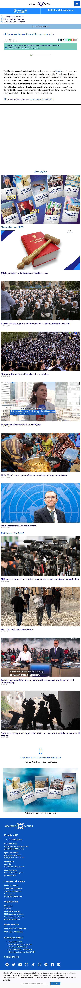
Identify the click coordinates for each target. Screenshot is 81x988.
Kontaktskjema (15, 839)
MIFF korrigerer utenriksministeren (18, 526)
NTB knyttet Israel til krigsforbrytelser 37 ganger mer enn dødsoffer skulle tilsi (40, 579)
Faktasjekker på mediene (13, 897)
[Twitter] (13, 965)
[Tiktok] (33, 965)
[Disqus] (40, 134)
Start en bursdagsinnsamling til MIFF (21, 952)
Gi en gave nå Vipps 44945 (20, 11)
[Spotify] (46, 965)
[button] (62, 40)
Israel (58, 71)
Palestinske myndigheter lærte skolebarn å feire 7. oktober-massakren (35, 323)
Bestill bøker (40, 172)
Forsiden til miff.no (11, 886)
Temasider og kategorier (13, 891)
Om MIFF (7, 908)
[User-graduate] (59, 965)
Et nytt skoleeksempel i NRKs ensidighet (21, 425)
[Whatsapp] (39, 965)
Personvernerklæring (12, 919)
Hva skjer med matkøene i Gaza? (17, 629)
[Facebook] (7, 965)
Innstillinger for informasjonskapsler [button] (33, 984)
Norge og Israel (9, 894)
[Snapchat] (52, 965)
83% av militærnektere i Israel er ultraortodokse (25, 374)
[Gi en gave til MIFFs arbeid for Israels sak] (40, 751)
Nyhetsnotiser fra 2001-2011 (41, 99)
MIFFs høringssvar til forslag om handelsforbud (24, 273)
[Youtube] (20, 965)
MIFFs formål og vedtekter (14, 914)
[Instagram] (26, 965)
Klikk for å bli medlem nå (60, 10)
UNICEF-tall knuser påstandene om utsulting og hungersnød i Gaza (34, 475)
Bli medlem (8, 906)
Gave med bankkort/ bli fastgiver (20, 944)
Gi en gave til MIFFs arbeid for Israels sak (40, 758)
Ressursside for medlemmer (14, 917)
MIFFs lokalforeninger (12, 911)
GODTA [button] (55, 984)
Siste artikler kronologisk (13, 888)
